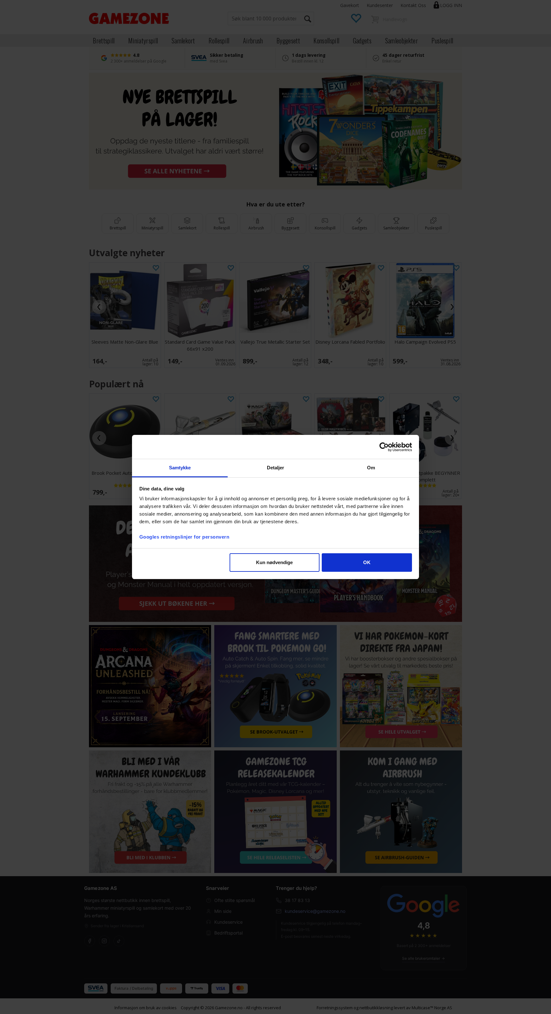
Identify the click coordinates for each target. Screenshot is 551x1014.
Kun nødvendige (274, 562)
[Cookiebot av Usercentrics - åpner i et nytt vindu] (384, 447)
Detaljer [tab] (275, 467)
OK (367, 562)
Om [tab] (371, 467)
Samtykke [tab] (180, 467)
